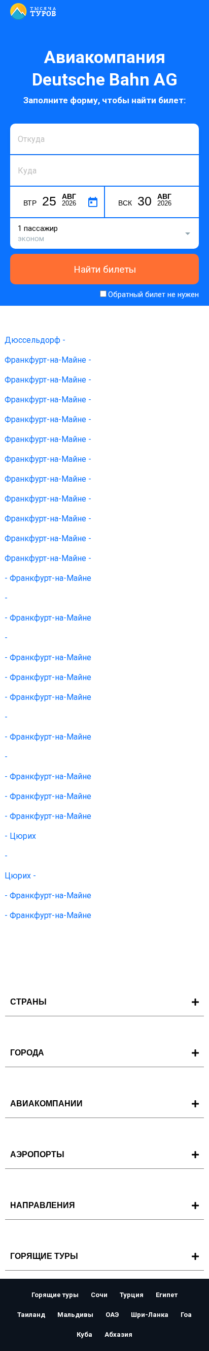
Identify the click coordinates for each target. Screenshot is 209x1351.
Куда (25, 154)
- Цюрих (20, 836)
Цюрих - (20, 875)
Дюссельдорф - (35, 340)
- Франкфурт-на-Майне (48, 578)
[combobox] (104, 139)
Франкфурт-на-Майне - (48, 360)
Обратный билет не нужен (153, 294)
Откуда (29, 122)
